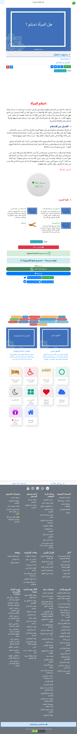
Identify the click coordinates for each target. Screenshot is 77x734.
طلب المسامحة (31, 638)
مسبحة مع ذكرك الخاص (64, 644)
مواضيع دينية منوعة (60, 70)
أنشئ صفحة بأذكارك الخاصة (63, 672)
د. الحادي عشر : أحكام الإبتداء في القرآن (14, 663)
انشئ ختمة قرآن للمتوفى (48, 535)
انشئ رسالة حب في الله (29, 651)
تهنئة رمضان (32, 618)
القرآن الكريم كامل (47, 567)
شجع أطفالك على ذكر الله (47, 626)
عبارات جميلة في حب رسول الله (47, 677)
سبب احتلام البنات (13, 322)
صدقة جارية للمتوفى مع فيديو (46, 521)
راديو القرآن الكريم (47, 570)
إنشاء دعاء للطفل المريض (30, 506)
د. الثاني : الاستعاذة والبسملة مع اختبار (13, 604)
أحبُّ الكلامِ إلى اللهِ (64, 623)
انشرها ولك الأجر (40, 269)
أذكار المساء (66, 570)
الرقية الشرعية (48, 684)
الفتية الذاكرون (65, 633)
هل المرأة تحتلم (33, 324)
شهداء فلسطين (48, 715)
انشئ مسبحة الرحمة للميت (46, 516)
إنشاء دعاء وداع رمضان (31, 607)
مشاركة (39, 273)
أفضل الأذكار (66, 577)
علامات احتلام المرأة (33, 322)
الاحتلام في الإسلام (24, 319)
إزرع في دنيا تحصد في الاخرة (64, 667)
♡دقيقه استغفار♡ (64, 607)
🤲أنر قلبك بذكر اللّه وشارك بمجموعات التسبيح (13, 519)
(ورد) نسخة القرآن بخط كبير (47, 563)
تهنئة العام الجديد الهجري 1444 (31, 643)
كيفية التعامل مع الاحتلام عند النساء (47, 322)
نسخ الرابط (67, 66)
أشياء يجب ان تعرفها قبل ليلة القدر (46, 689)
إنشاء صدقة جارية (47, 503)
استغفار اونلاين (14, 562)
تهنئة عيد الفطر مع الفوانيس (30, 602)
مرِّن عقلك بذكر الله (47, 630)
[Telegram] (48, 488)
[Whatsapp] (43, 488)
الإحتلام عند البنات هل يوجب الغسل (49, 317)
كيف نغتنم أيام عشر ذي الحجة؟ (30, 574)
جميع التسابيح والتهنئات (66, 505)
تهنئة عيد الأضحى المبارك (31, 634)
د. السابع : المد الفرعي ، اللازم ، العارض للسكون (14, 641)
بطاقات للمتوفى (48, 526)
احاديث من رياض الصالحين (31, 560)
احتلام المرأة (65, 58)
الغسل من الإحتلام (63, 62)
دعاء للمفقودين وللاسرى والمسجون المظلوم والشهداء (47, 614)
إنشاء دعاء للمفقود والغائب (47, 620)
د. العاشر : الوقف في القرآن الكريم (13, 657)
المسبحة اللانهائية (64, 636)
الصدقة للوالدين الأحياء (48, 646)
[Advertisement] (38, 86)
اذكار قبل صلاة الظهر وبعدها (65, 566)
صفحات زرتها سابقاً (64, 501)
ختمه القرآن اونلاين (13, 556)
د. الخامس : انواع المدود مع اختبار (14, 625)
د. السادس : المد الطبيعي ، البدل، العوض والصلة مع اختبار (13, 632)
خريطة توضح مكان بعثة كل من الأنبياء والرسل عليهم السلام (47, 605)
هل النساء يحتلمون (42, 324)
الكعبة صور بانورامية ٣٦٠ (46, 634)
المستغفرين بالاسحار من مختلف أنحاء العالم (12, 511)
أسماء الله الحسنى (47, 639)
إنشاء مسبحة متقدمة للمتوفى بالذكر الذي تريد (63, 598)
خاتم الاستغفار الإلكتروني (65, 658)
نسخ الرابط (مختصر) (47, 277)
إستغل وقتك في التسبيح (65, 649)
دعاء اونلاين (15, 559)
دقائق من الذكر (65, 620)
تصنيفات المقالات (30, 556)
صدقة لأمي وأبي (48, 540)
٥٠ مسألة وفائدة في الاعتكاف (29, 583)
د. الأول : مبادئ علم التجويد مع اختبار (13, 598)
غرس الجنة (66, 639)
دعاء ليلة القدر (31, 615)
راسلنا (68, 512)
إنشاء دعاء (49, 656)
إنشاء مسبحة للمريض (32, 501)
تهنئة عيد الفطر (31, 611)
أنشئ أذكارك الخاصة (63, 593)
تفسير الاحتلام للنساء (61, 319)
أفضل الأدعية (49, 681)
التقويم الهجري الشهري (48, 660)
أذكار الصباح (66, 561)
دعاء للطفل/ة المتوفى (48, 530)
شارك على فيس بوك (34, 277)
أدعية (34, 647)
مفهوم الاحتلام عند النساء (62, 322)
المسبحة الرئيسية (64, 497)
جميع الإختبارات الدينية (48, 666)
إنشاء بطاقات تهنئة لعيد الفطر (30, 596)
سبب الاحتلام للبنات (23, 322)
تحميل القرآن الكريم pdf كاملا (46, 557)
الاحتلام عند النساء (14, 319)
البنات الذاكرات (65, 630)
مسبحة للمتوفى (48, 500)
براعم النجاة (49, 642)
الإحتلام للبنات (62, 317)
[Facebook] (38, 488)
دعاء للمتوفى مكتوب (46, 506)
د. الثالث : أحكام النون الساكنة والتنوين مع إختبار (13, 610)
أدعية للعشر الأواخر (30, 579)
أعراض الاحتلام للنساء (16, 317)
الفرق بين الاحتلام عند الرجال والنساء (48, 319)
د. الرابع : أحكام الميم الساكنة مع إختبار (14, 618)
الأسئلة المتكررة (65, 509)
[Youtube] (28, 488)
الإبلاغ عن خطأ (37, 247)
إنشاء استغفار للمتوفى (49, 510)
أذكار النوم (66, 573)
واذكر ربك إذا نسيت (64, 604)
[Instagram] (33, 488)
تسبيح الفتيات (66, 627)
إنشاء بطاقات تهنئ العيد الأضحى (30, 657)
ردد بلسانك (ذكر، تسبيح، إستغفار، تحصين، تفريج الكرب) (64, 613)
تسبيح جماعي (15, 497)
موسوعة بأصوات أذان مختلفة (48, 705)
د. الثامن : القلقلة (14, 647)
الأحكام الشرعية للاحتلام (34, 317)
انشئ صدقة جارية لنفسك (47, 597)
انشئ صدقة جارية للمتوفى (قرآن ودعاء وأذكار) (46, 545)
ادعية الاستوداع (65, 654)
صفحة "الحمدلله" (64, 662)
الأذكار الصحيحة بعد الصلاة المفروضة (64, 557)
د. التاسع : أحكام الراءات (14, 651)
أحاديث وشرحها (31, 565)
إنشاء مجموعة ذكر (13, 506)
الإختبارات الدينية (48, 593)
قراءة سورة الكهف (47, 573)
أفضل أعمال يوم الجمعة (31, 569)
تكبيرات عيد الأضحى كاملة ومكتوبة (46, 700)
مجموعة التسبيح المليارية (14, 502)
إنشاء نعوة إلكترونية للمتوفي (47, 694)
